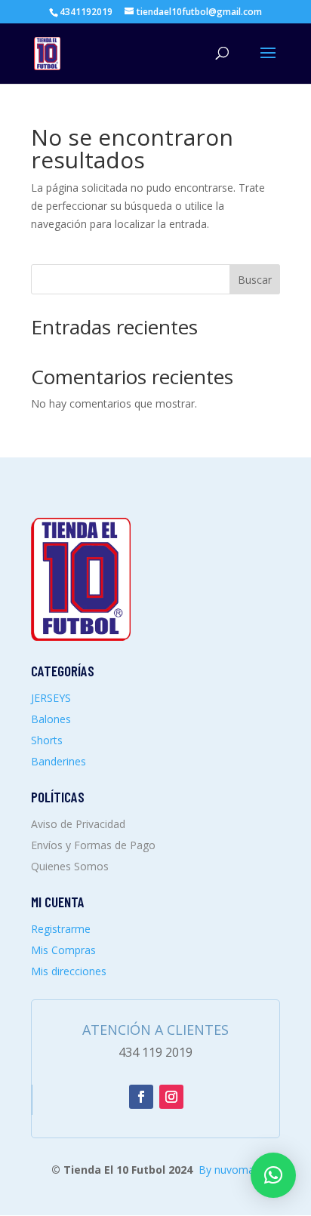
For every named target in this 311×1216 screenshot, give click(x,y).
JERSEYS (51, 698)
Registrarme (61, 929)
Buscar (255, 279)
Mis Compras (63, 950)
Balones (51, 719)
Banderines (58, 761)
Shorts (47, 740)
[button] (273, 1175)
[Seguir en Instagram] (171, 1097)
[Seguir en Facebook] (141, 1097)
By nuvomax (229, 1169)
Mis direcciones (68, 971)
